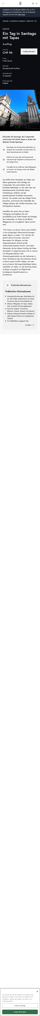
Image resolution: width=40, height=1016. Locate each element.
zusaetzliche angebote (17, 21)
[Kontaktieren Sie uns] (33, 3)
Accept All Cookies (20, 1012)
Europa (6, 29)
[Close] (37, 991)
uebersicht (29, 21)
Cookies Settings (20, 1006)
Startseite (5, 21)
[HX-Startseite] (20, 3)
